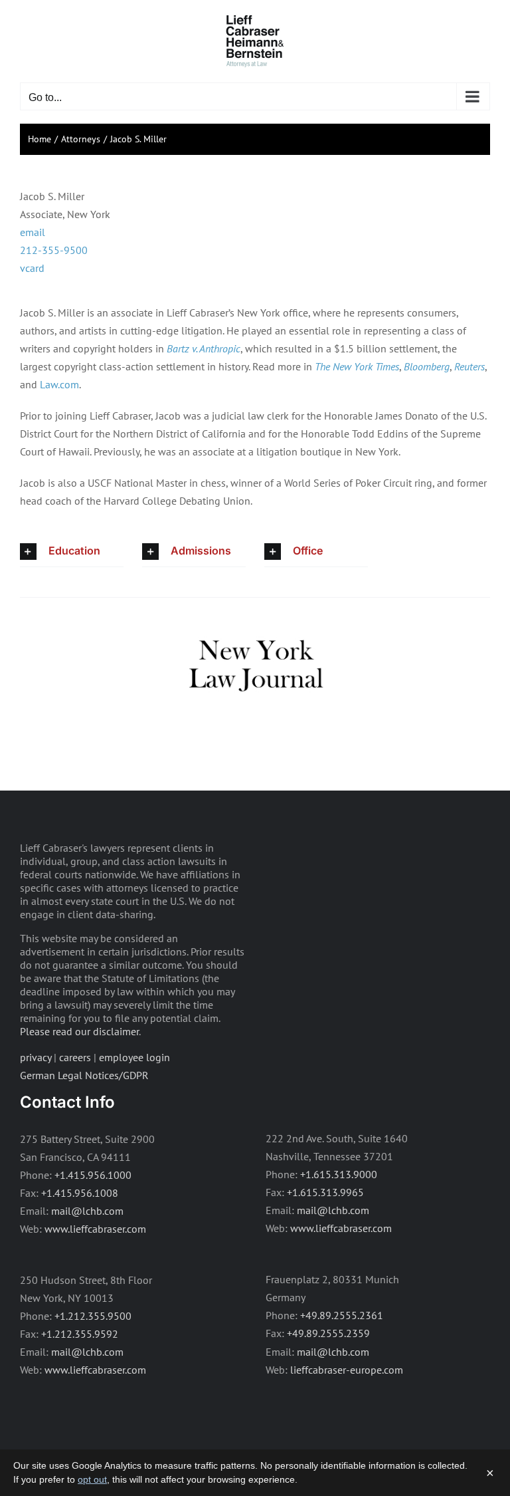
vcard (32, 268)
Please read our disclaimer (79, 1031)
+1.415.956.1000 (92, 1175)
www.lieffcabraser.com (95, 1228)
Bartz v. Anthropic (203, 348)
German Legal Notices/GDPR (84, 1075)
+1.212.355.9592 (79, 1333)
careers (75, 1057)
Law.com (59, 384)
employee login (134, 1057)
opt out (92, 1479)
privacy (35, 1057)
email (32, 232)
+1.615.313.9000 (338, 1174)
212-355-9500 (54, 250)
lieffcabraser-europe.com (346, 1369)
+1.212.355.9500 (92, 1315)
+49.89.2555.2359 (328, 1333)
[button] (72, 551)
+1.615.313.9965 (325, 1192)
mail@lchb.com (87, 1210)
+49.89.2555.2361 (341, 1315)
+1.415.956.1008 (79, 1192)
